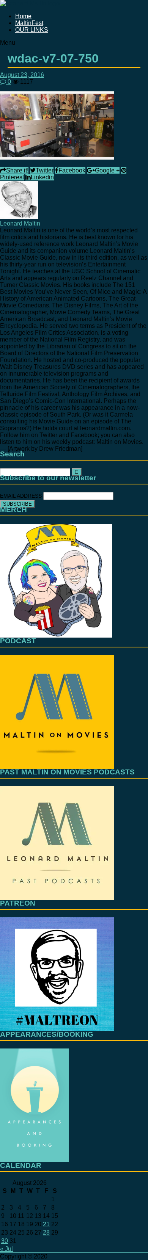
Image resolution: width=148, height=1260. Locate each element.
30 (4, 1241)
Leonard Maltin (20, 223)
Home (23, 16)
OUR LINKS (31, 30)
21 (46, 1224)
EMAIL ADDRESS (21, 496)
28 (46, 1232)
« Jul (6, 1249)
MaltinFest (29, 23)
